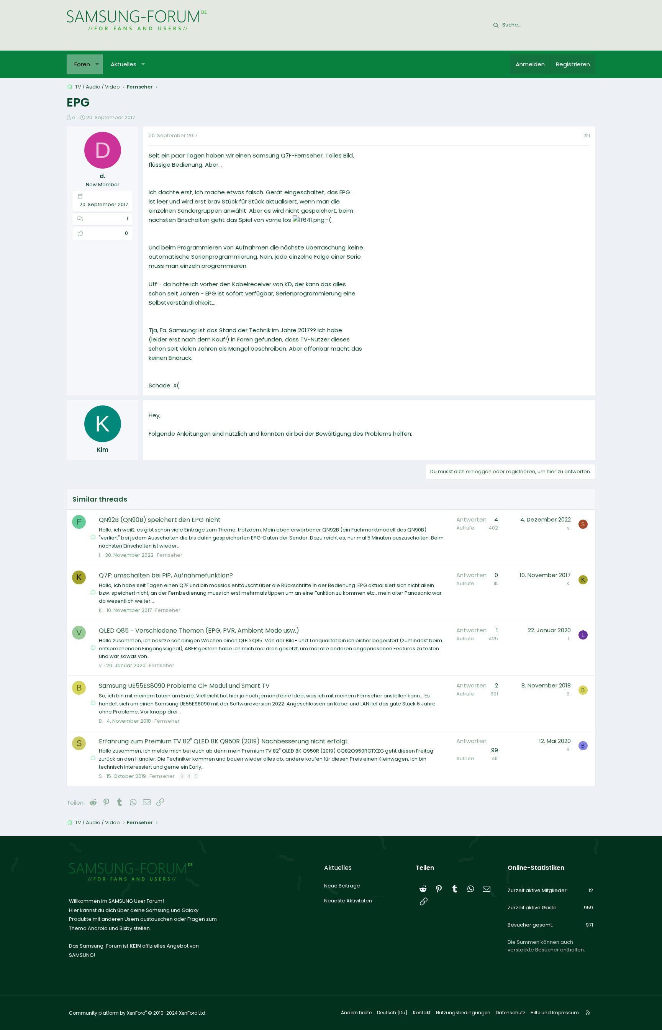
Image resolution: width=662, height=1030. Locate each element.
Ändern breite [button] (356, 1012)
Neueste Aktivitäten (348, 900)
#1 (587, 135)
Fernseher (169, 555)
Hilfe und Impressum (555, 1012)
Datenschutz (510, 1012)
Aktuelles (123, 64)
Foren (82, 64)
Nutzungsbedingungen (463, 1012)
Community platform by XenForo (137, 1013)
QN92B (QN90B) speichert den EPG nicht (160, 519)
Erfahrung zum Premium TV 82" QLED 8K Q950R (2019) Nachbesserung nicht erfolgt (223, 741)
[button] (97, 64)
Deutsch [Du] (392, 1012)
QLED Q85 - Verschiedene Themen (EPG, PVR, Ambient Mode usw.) (199, 630)
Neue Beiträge (342, 885)
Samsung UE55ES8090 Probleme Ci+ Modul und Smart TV (184, 685)
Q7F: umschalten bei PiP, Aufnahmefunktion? (166, 575)
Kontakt (422, 1012)
